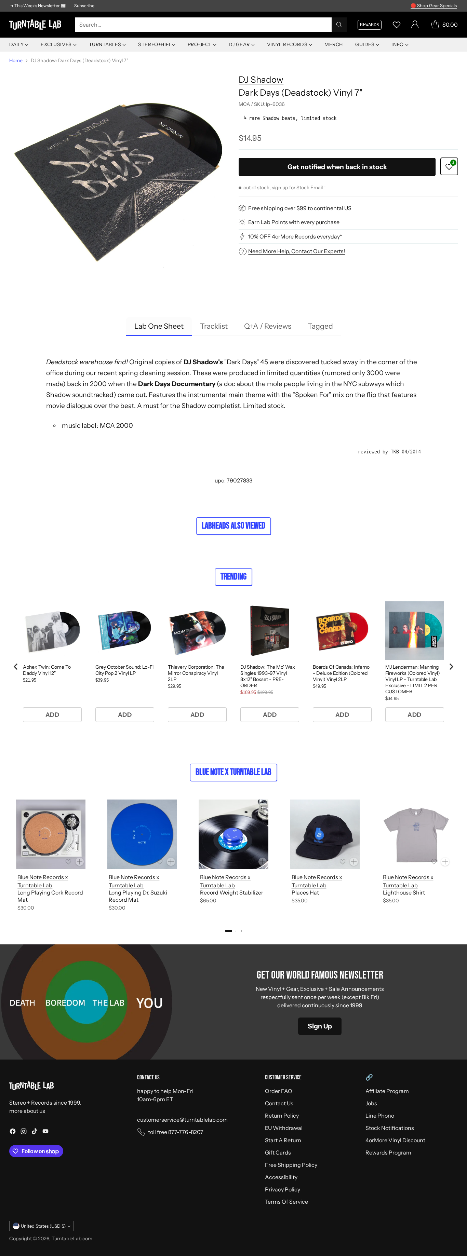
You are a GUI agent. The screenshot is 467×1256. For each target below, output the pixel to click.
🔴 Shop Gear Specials (434, 5)
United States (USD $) (43, 1226)
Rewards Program (388, 1152)
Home (16, 60)
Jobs (371, 1103)
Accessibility (281, 1177)
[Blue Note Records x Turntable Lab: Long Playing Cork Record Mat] (50, 834)
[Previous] (11, 856)
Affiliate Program (387, 1091)
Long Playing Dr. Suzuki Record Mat (138, 896)
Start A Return (283, 1140)
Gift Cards (278, 1152)
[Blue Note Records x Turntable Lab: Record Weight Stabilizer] (233, 834)
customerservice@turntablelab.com (182, 1119)
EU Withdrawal (284, 1127)
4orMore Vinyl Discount (395, 1140)
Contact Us (279, 1103)
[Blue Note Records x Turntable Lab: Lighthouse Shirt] (416, 834)
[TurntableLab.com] (36, 24)
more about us (27, 1110)
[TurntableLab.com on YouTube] (45, 1132)
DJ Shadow (261, 79)
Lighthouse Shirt (404, 892)
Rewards (369, 24)
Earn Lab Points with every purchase (293, 222)
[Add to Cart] (80, 862)
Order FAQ (278, 1091)
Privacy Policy (282, 1189)
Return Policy (282, 1115)
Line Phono (379, 1115)
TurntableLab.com (72, 1238)
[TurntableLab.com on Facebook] (13, 1132)
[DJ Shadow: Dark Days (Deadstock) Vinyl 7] (118, 177)
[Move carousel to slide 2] (238, 931)
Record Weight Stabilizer (231, 892)
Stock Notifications (389, 1127)
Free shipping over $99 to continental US (299, 208)
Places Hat (305, 892)
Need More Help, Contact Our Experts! (296, 251)
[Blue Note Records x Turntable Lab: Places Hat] (325, 834)
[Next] (455, 856)
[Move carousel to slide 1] (228, 931)
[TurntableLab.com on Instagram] (23, 1132)
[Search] (339, 24)
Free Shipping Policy (291, 1164)
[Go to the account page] (415, 24)
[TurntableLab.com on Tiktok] (34, 1132)
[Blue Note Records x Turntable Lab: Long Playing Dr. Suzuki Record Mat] (142, 834)
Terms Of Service (286, 1201)
